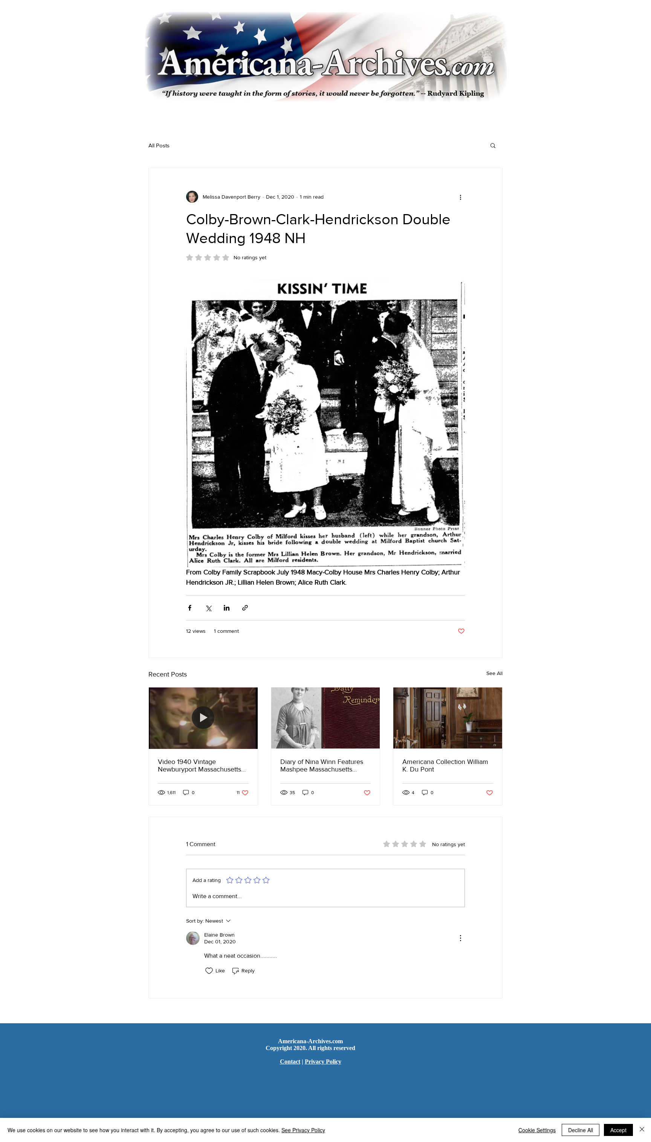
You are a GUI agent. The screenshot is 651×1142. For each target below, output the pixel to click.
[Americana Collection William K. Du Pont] (447, 718)
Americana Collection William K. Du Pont (445, 765)
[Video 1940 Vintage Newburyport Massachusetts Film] (203, 718)
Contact (290, 1061)
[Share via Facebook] (189, 607)
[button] (493, 145)
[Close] (641, 1130)
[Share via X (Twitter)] (208, 607)
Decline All (580, 1130)
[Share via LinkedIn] (226, 607)
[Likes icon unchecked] (209, 970)
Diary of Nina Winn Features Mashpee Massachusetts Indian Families (321, 765)
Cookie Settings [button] (537, 1130)
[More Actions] (460, 938)
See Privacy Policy (303, 1130)
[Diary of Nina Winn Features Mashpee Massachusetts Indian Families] (325, 718)
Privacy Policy (323, 1061)
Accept (618, 1130)
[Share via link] (245, 607)
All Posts (159, 145)
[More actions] (460, 196)
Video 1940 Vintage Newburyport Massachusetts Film (199, 765)
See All (494, 673)
